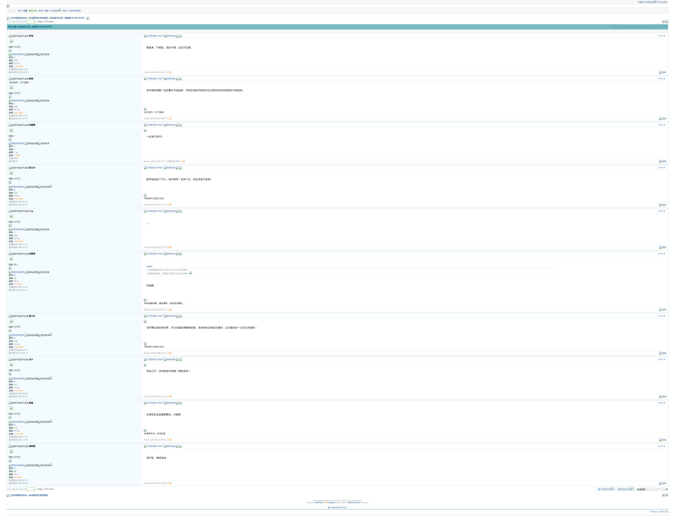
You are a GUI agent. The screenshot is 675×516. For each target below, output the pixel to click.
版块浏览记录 (624, 489)
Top (666, 511)
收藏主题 (643, 27)
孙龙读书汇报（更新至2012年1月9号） (68, 18)
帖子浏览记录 (604, 489)
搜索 (46, 11)
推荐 (41, 11)
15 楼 (169, 309)
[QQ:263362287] (50, 422)
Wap (662, 511)
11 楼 (169, 118)
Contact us (654, 511)
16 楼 (169, 353)
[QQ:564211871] (50, 465)
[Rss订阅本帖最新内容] (87, 18)
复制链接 (633, 27)
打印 (614, 27)
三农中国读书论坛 (18, 18)
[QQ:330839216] (50, 378)
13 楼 (169, 205)
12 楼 (182, 161)
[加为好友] (43, 54)
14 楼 (169, 247)
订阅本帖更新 (74, 11)
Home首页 (662, 2)
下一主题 (663, 27)
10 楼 (169, 72)
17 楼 (169, 396)
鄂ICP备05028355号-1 (338, 507)
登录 (20, 11)
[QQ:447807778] (50, 187)
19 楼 (169, 483)
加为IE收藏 (622, 27)
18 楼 (169, 440)
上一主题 (653, 27)
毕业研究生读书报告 (38, 18)
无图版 (641, 2)
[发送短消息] (31, 54)
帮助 (65, 11)
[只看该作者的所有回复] (180, 36)
